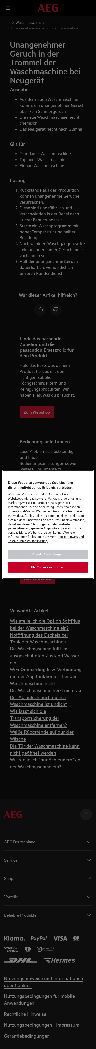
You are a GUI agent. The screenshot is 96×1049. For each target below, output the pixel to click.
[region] (48, 524)
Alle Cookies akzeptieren (48, 567)
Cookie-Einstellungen (47, 554)
